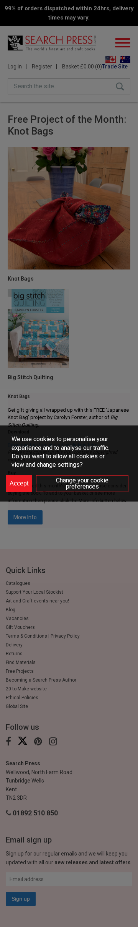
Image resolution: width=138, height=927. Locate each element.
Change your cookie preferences (82, 483)
